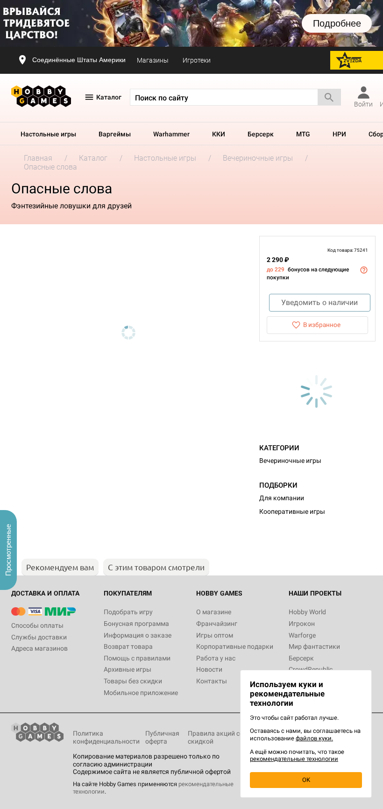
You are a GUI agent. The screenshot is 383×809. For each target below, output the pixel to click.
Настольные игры (48, 134)
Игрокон (302, 623)
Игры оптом (214, 635)
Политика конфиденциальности (106, 737)
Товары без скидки (133, 681)
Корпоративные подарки (234, 646)
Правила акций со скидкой (215, 737)
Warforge (302, 635)
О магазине (213, 612)
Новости (209, 669)
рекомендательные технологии (294, 758)
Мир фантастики (314, 646)
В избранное (321, 324)
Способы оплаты (37, 625)
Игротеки (197, 60)
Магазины (153, 60)
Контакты (211, 681)
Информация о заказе (137, 635)
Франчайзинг (216, 623)
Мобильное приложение (141, 692)
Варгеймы (115, 134)
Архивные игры (127, 669)
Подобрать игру (128, 612)
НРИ (339, 134)
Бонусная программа (136, 623)
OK (306, 779)
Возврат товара (128, 646)
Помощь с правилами (137, 658)
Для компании (281, 498)
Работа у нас (215, 658)
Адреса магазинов (39, 648)
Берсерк (261, 134)
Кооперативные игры (292, 511)
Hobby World (307, 612)
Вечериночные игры (290, 460)
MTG (303, 134)
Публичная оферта (162, 737)
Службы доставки (39, 637)
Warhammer (171, 134)
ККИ (218, 134)
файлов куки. (314, 738)
